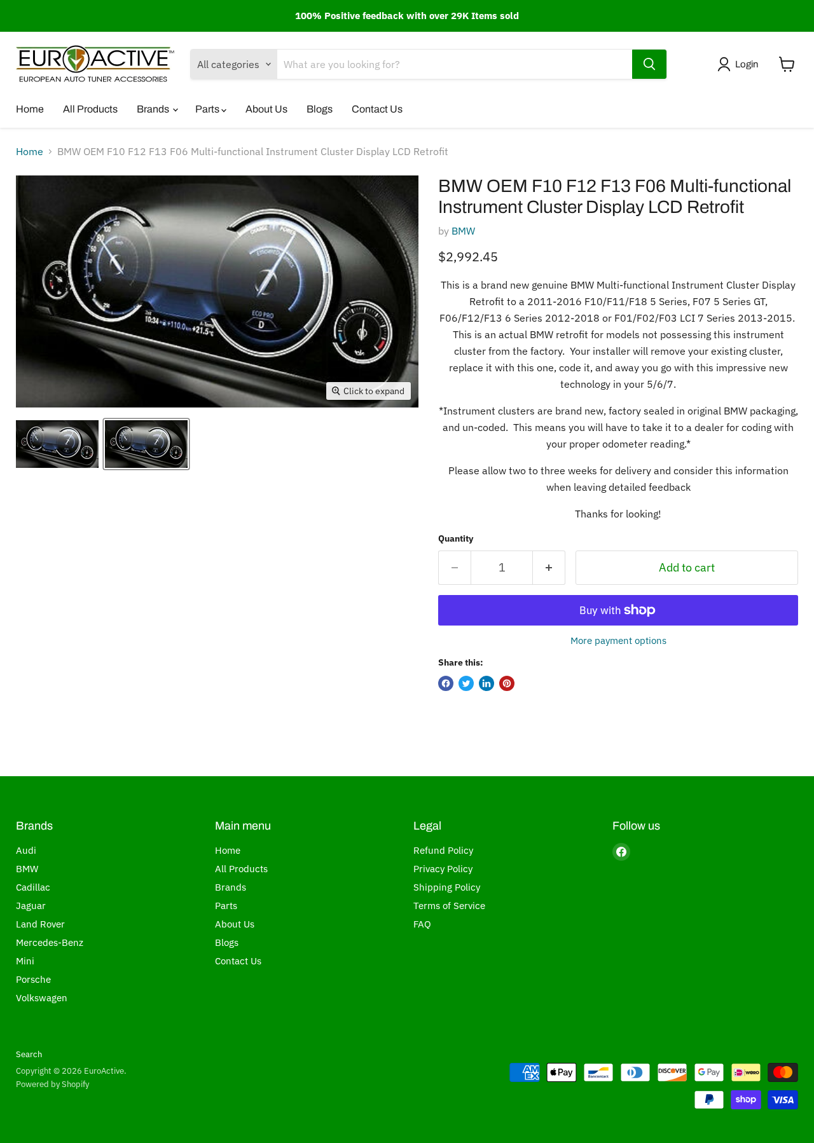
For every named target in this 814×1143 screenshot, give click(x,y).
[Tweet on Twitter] (466, 683)
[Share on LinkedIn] (486, 683)
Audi (26, 850)
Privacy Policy (443, 869)
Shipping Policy (446, 887)
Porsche (33, 979)
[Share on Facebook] (445, 683)
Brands (154, 109)
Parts (208, 109)
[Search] (649, 64)
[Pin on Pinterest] (506, 683)
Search (29, 1054)
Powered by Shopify (52, 1084)
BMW (463, 230)
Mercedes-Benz (49, 942)
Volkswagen (41, 998)
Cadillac (33, 887)
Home (30, 109)
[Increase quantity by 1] (549, 568)
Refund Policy (443, 850)
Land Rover (40, 924)
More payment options (618, 640)
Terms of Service (449, 906)
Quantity (455, 538)
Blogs (320, 109)
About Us (266, 109)
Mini (25, 961)
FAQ (422, 924)
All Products (90, 109)
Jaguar (31, 906)
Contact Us (377, 109)
